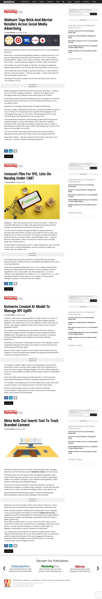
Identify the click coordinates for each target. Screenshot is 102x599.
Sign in (70, 2)
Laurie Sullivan (10, 32)
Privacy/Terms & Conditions (62, 580)
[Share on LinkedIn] (11, 151)
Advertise (86, 2)
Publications (25, 2)
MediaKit (26, 580)
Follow (94, 2)
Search (63, 1)
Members (50, 2)
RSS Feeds (44, 580)
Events (34, 2)
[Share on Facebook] (6, 151)
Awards (41, 2)
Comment (8, 156)
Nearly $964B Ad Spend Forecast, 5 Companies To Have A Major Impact (83, 46)
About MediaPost (17, 580)
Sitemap (50, 580)
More (58, 2)
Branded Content (38, 472)
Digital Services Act (47, 513)
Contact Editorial (35, 580)
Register (77, 2)
